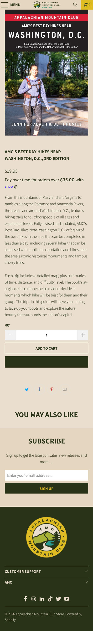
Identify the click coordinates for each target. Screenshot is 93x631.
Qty (7, 325)
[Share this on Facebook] (39, 389)
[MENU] (2, 5)
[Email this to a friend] (65, 389)
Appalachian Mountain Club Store (40, 614)
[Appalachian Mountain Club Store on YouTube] (67, 599)
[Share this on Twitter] (27, 389)
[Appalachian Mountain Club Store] (46, 5)
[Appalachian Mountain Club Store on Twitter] (58, 599)
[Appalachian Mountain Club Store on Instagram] (33, 599)
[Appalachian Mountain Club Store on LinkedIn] (42, 599)
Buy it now (46, 361)
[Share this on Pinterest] (52, 389)
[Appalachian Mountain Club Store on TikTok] (50, 599)
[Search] (75, 5)
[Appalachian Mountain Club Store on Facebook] (25, 599)
